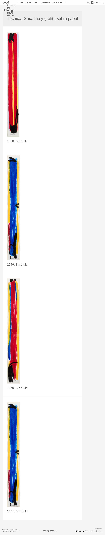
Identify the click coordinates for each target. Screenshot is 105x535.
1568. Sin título (17, 141)
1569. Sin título (17, 264)
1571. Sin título (17, 511)
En (88, 2)
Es (92, 2)
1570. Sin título (17, 388)
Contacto (97, 2)
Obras (20, 2)
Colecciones (32, 2)
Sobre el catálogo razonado (51, 2)
